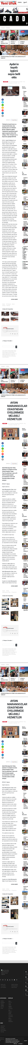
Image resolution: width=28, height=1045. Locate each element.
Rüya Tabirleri (3, 1030)
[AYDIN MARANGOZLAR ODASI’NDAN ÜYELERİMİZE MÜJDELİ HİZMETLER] (10, 433)
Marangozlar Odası (9, 489)
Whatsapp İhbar (14, 985)
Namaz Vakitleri (10, 1007)
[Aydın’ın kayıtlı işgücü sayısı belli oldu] (10, 90)
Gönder (16, 346)
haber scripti (2, 1042)
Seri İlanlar (11, 1016)
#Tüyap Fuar (14, 592)
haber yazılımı (4, 1040)
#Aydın (3, 304)
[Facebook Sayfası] (1, 979)
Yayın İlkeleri (3, 985)
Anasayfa (3, 27)
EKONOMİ (8, 27)
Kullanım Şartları (14, 984)
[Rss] (13, 979)
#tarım (13, 304)
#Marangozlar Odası (6, 592)
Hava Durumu (10, 1002)
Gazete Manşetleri (11, 1021)
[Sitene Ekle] (17, 979)
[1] (5, 604)
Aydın (7, 140)
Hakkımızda (3, 984)
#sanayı (3, 305)
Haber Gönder (14, 987)
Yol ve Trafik (10, 1004)
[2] (14, 602)
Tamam (20, 1043)
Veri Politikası (3, 987)
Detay (16, 1043)
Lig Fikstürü (10, 1011)
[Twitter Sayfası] (3, 979)
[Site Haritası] (15, 979)
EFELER (4, 484)
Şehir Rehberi (10, 1018)
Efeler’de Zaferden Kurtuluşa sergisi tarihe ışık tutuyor (25, 164)
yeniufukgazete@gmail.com (11, 331)
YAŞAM (2, 1005)
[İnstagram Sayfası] (6, 979)
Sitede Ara (3, 1026)
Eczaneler (11, 1008)
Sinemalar (11, 1015)
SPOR (2, 1008)
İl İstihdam (10, 140)
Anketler (2, 1027)
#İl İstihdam (8, 304)
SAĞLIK (2, 1004)
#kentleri (8, 305)
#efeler (7, 590)
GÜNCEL (20, 2)
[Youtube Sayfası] (8, 979)
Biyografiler (3, 1028)
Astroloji (2, 1031)
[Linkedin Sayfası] (10, 979)
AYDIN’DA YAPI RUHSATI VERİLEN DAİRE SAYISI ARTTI (25, 182)
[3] (5, 612)
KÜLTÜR (2, 1006)
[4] (14, 615)
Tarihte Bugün (10, 1013)
